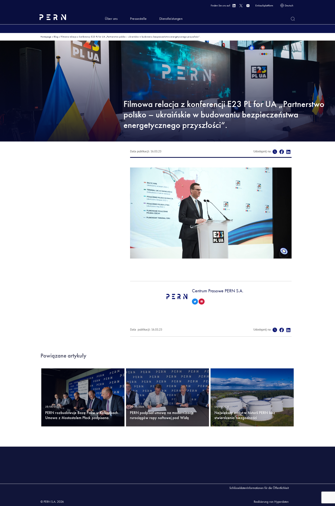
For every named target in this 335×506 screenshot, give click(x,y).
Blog (56, 36)
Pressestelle (138, 18)
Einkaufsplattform (264, 5)
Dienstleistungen (171, 18)
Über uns (111, 18)
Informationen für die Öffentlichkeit (268, 488)
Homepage (46, 36)
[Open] (293, 19)
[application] (211, 213)
